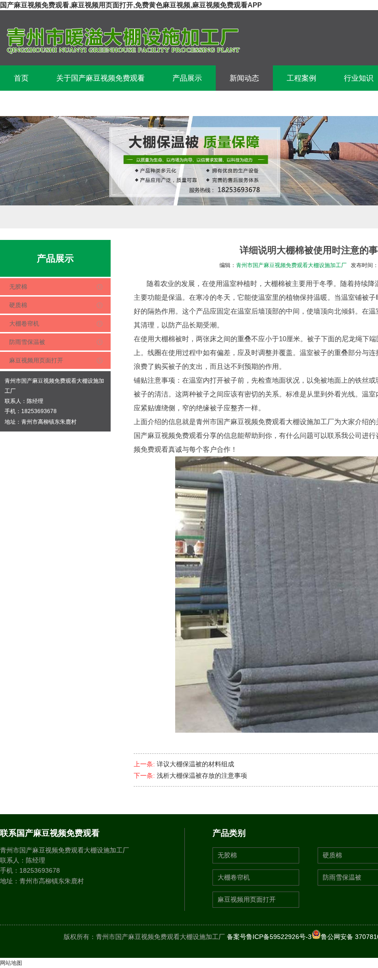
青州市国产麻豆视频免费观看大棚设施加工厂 (291, 265)
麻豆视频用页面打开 (36, 360)
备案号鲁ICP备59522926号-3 (269, 936)
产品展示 (187, 78)
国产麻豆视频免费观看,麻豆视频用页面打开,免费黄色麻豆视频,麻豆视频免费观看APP (131, 5)
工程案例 (301, 78)
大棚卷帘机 (24, 323)
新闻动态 (244, 78)
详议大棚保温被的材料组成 (195, 764)
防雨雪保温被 (27, 341)
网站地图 (11, 963)
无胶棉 (18, 286)
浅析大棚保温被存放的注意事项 (202, 775)
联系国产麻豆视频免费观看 (58, 103)
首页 (21, 78)
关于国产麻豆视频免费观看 (100, 78)
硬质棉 (18, 305)
